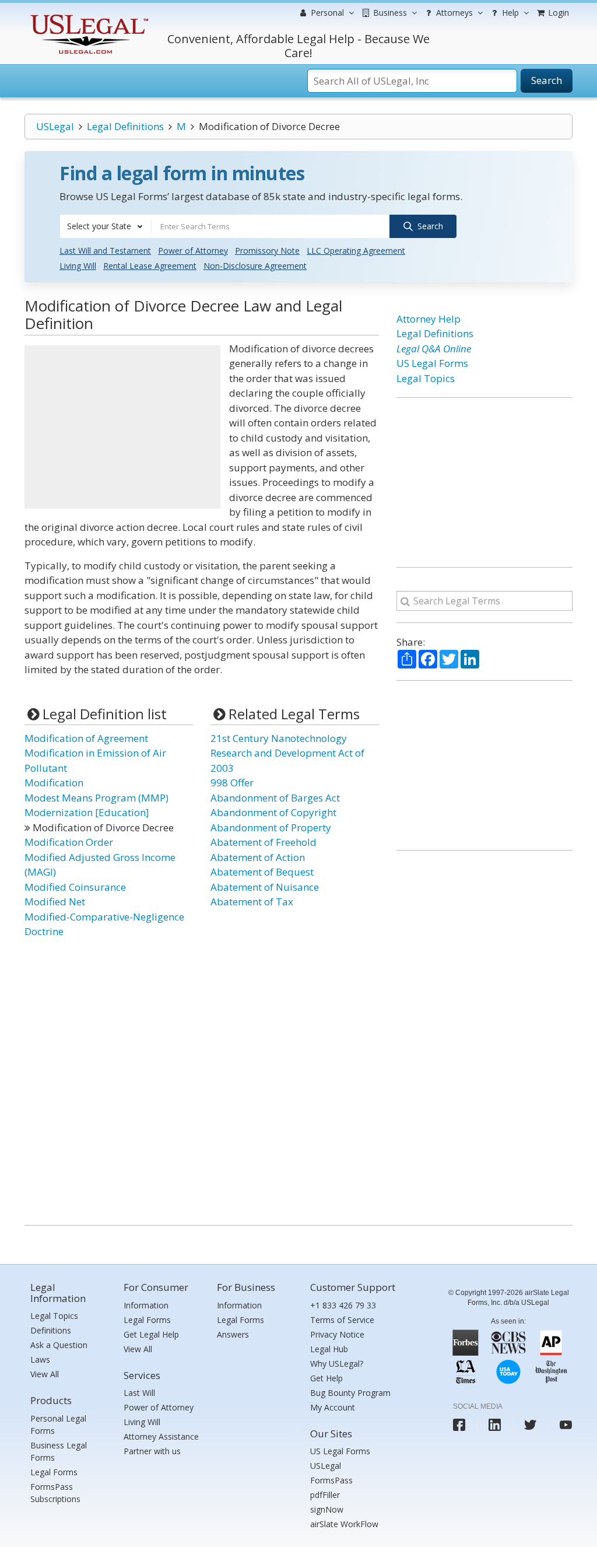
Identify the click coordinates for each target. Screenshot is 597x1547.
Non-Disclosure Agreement (255, 265)
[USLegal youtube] (566, 1425)
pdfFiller (325, 1494)
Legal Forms (54, 1472)
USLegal (55, 126)
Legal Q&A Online (433, 348)
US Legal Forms (432, 363)
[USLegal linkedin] (495, 1425)
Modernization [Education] (86, 812)
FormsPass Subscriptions (55, 1492)
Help (509, 12)
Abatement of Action (257, 857)
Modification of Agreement (86, 738)
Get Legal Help (151, 1334)
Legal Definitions (125, 126)
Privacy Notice (337, 1334)
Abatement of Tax (251, 901)
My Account (332, 1407)
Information (146, 1305)
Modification (53, 782)
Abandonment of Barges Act (275, 797)
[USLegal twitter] (530, 1425)
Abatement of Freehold (263, 842)
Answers (233, 1334)
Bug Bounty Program (350, 1392)
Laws (40, 1359)
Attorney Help (428, 319)
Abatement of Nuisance (264, 887)
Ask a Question (58, 1344)
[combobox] (105, 226)
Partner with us (152, 1451)
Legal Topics (425, 378)
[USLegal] (87, 16)
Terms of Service (342, 1319)
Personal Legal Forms (58, 1424)
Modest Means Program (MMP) (96, 797)
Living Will (77, 265)
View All (44, 1374)
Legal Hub (329, 1348)
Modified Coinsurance (75, 887)
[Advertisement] (122, 427)
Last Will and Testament (105, 250)
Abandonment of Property (270, 827)
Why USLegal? (336, 1363)
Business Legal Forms (58, 1451)
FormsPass (331, 1480)
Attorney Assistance (161, 1436)
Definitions (50, 1330)
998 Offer (232, 782)
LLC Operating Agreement (356, 250)
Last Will (139, 1392)
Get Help (326, 1378)
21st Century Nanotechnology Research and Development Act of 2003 (287, 753)
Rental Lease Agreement (149, 265)
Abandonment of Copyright (273, 812)
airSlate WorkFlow (344, 1524)
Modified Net (54, 901)
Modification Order (68, 842)
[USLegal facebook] (459, 1425)
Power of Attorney (193, 250)
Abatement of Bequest (262, 871)
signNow (326, 1509)
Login (557, 12)
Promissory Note (267, 250)
